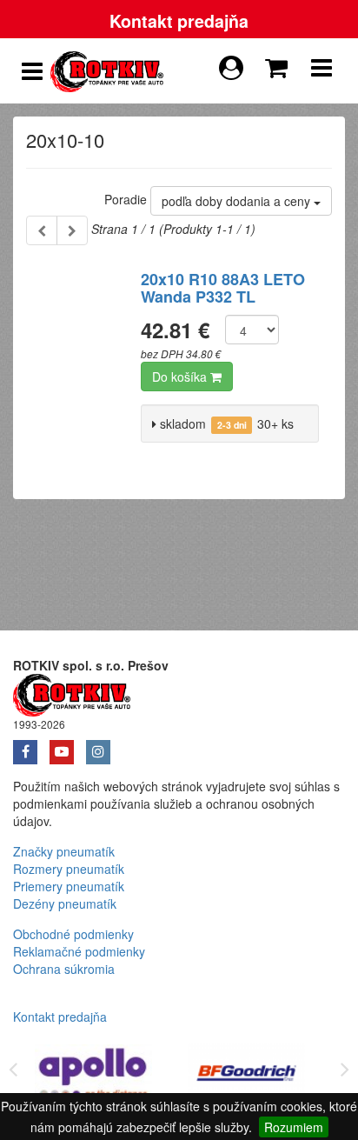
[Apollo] (94, 1076)
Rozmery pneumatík (68, 868)
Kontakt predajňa (179, 21)
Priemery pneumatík (68, 886)
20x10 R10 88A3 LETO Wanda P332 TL (223, 288)
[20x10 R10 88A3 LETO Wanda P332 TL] (77, 363)
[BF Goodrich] (247, 1076)
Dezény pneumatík (64, 903)
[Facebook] (31, 746)
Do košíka (181, 376)
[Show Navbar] (321, 71)
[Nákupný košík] (280, 63)
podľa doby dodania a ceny (238, 201)
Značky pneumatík (64, 851)
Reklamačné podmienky (79, 951)
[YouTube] (68, 746)
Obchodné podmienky (73, 934)
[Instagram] (102, 746)
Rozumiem (293, 1127)
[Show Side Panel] (32, 71)
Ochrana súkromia (64, 968)
